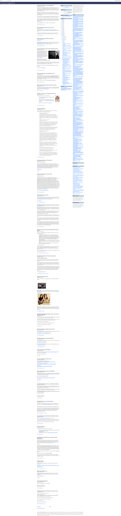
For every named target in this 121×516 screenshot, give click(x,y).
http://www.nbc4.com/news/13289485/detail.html (43, 333)
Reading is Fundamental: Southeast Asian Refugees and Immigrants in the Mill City (78, 153)
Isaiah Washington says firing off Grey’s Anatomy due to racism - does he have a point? (78, 144)
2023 (62, 22)
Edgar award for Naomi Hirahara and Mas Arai (45, 38)
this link (79, 205)
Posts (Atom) (43, 508)
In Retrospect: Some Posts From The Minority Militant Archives (78, 44)
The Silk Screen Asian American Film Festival (45, 338)
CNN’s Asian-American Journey (65, 58)
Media (43, 70)
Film (61, 88)
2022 (62, 23)
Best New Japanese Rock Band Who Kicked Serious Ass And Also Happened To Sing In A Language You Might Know (78, 178)
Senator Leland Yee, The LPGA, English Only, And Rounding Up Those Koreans (78, 159)
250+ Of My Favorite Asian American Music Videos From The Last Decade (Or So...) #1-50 (78, 26)
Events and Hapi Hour (41, 426)
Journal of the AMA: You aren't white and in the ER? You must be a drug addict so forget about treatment (78, 114)
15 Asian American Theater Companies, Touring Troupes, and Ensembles (77, 157)
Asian (39, 24)
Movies (65, 88)
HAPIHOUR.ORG (41, 431)
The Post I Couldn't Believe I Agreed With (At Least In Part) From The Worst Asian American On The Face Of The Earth (78, 175)
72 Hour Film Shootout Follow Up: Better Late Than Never (77, 88)
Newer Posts (39, 506)
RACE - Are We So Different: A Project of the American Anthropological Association (78, 120)
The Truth (44, 24)
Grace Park (50, 102)
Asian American (41, 24)
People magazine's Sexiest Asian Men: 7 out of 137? (77, 140)
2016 (62, 28)
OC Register (43, 67)
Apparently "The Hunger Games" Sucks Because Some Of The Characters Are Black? (77, 66)
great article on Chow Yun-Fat (49, 29)
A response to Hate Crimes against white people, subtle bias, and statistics (78, 127)
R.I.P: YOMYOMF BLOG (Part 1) (77, 34)
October (63, 38)
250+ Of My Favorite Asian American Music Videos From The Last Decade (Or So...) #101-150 (78, 22)
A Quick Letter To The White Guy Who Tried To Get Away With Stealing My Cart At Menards (78, 54)
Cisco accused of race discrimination (43, 349)
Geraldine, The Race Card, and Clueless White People (77, 107)
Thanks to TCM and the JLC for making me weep (77, 149)
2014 (62, 30)
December (63, 36)
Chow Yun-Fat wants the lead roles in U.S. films (45, 27)
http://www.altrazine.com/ (44, 190)
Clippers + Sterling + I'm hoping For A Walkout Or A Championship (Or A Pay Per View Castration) (78, 59)
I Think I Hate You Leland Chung (77, 77)
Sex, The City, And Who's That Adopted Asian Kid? (77, 142)
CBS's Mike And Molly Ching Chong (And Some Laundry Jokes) (78, 70)
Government (68, 88)
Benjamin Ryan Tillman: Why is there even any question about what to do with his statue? (78, 112)
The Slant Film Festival (41, 108)
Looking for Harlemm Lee (76, 80)
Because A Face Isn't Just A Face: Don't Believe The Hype (78, 97)
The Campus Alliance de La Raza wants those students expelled (46, 377)
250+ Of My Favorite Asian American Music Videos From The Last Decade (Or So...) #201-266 (78, 17)
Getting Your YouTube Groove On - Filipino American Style (78, 84)
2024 (62, 21)
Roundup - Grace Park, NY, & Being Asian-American (46, 93)
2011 (62, 32)
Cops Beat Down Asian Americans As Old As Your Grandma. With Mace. (78, 68)
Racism (45, 273)
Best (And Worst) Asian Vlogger (76, 184)
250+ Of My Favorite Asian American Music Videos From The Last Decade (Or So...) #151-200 (78, 19)
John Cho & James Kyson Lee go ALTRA (67, 57)
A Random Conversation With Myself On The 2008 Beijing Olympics (78, 147)
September (63, 39)
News (43, 105)
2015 (62, 29)
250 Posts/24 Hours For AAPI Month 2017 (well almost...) (78, 42)
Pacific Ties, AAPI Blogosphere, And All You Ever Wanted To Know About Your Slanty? (78, 74)
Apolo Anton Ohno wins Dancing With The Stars (45, 73)
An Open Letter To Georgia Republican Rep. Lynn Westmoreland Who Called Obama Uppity (78, 92)
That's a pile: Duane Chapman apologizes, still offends (77, 118)
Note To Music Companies (76, 151)
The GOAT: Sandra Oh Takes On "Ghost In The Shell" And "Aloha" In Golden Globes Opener (78, 33)
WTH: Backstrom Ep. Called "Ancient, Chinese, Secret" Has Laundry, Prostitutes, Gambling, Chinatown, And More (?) (78, 51)
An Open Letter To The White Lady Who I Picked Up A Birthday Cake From (78, 56)
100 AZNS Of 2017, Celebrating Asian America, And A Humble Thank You (78, 40)
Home (50, 506)
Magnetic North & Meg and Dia (42, 276)
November (63, 37)
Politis (65, 89)
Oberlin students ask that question (52, 432)
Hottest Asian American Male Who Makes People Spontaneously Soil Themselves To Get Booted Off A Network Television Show (78, 191)
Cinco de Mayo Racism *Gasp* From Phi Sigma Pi (46, 371)
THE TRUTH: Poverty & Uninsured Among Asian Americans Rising (47, 230)
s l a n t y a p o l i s (8, 3)
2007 (62, 35)
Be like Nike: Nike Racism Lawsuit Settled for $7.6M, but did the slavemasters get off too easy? (78, 134)
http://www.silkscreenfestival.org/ (41, 342)
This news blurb (39, 207)
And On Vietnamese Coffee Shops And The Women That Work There (78, 79)
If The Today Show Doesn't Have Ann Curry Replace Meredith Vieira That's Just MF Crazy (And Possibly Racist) (78, 72)
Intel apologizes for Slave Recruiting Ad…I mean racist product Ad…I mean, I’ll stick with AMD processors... (78, 132)
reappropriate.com (46, 88)
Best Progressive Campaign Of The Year (77, 171)
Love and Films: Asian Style (77, 155)
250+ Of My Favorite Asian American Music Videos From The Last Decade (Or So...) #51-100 (78, 24)
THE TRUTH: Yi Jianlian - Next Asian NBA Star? (45, 5)
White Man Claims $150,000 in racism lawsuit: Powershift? (78, 128)
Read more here (39, 169)
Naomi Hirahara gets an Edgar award (42, 42)
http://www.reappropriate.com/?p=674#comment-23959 (44, 366)
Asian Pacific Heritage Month (65, 82)
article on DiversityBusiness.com (47, 403)
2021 (62, 24)
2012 (62, 31)
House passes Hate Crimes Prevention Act (44, 160)
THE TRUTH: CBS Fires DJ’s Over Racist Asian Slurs (46, 255)
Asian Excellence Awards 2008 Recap (78, 154)
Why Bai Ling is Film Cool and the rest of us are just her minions (77, 87)
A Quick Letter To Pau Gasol (77, 150)
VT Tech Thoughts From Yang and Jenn (44, 358)
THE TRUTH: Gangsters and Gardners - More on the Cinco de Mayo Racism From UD (48, 314)
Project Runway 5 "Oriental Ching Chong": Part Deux (77, 94)
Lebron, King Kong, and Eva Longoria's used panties (77, 108)
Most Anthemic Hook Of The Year (76, 167)
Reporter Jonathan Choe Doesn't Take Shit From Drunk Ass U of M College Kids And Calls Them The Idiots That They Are (78, 62)
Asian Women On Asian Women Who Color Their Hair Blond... (78, 36)
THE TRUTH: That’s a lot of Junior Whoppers (45, 401)
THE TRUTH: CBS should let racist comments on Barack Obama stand (47, 438)
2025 (62, 20)
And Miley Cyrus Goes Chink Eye (77, 82)
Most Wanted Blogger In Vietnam (76, 170)
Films (63, 88)
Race (43, 335)
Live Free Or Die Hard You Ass (77, 139)
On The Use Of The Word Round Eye (78, 81)
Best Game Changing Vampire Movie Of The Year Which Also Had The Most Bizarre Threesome (78, 188)
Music (62, 89)
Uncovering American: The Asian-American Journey (45, 198)
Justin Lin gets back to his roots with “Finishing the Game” (47, 48)
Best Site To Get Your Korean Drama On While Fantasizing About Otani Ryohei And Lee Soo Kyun (78, 173)
